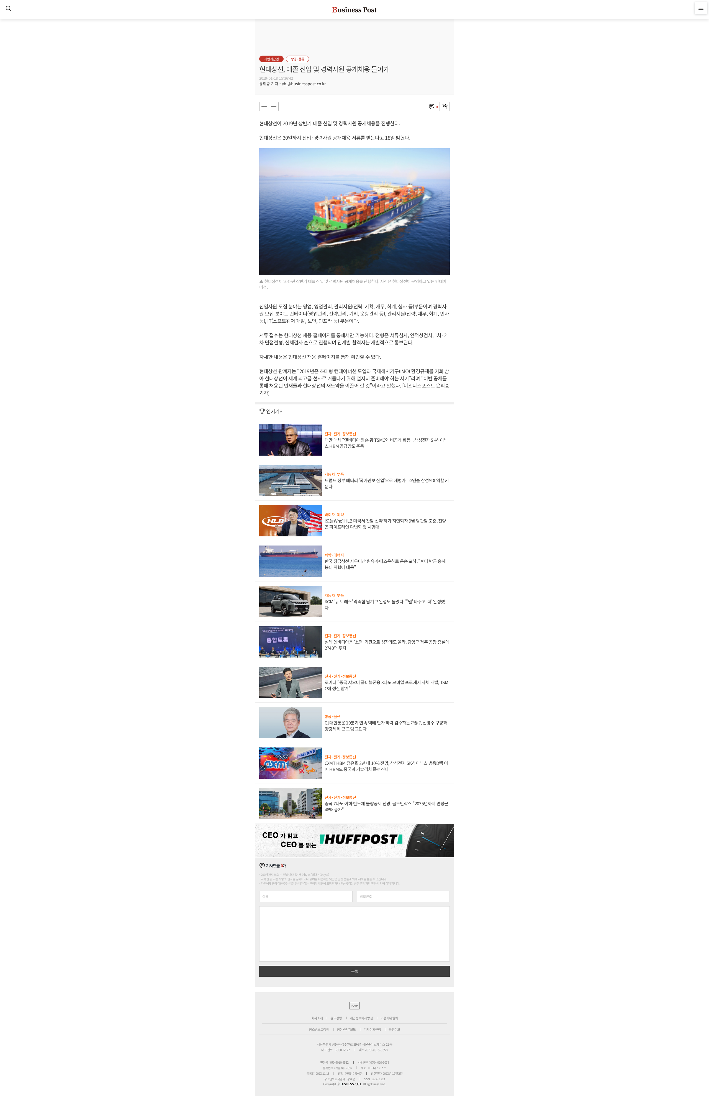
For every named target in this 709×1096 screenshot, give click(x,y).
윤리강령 (336, 1018)
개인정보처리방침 (361, 1018)
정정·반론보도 (346, 1029)
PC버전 (354, 1005)
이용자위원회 (389, 1018)
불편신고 (394, 1029)
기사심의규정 (372, 1029)
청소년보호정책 (319, 1029)
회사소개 (317, 1018)
